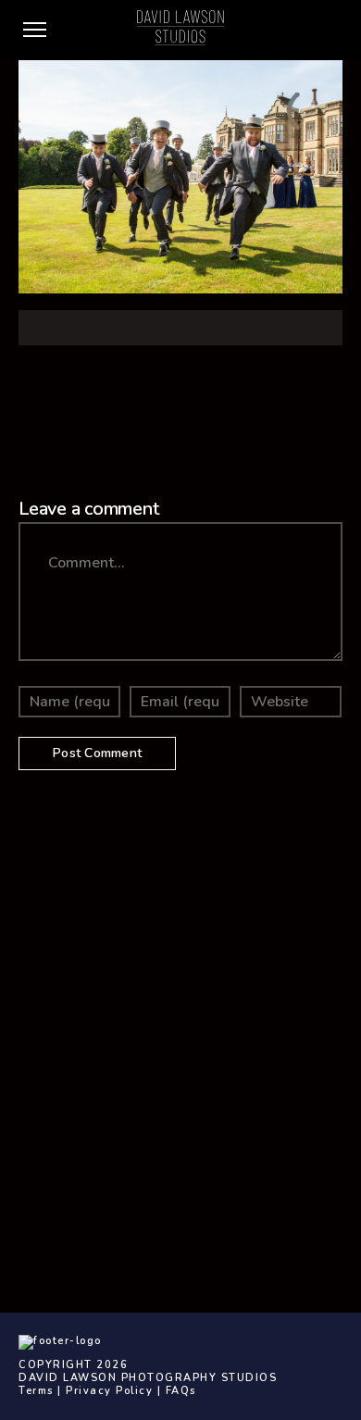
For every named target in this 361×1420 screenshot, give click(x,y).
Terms (36, 1391)
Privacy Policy (109, 1391)
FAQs (181, 1391)
